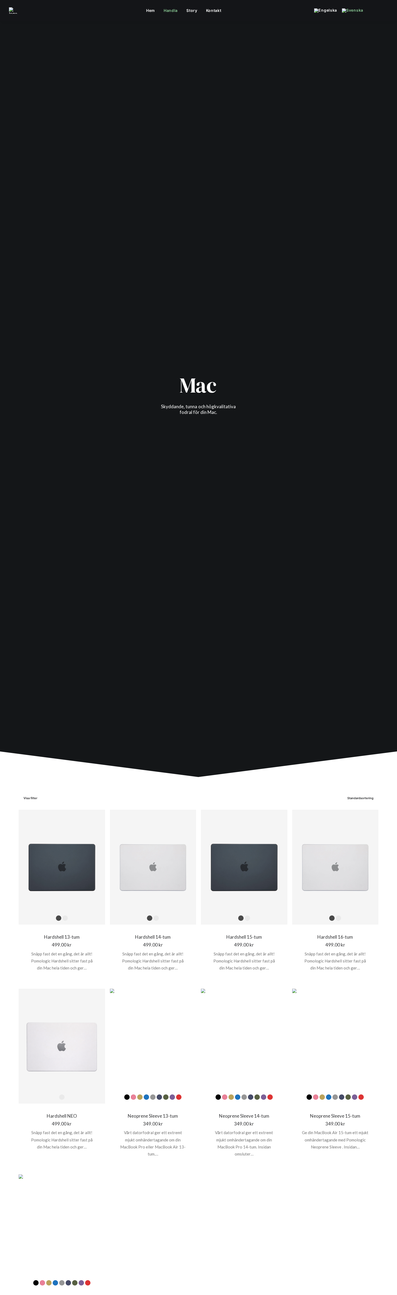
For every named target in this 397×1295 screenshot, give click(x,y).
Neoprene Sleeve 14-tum (244, 1116)
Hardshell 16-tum (335, 937)
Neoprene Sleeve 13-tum (153, 1116)
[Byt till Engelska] (327, 10)
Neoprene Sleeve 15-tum (335, 1116)
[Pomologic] (13, 10)
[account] (376, 10)
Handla (171, 10)
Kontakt (213, 10)
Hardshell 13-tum (62, 937)
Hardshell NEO (62, 1116)
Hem (150, 10)
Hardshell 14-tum (153, 937)
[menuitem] (150, 10)
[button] (368, 10)
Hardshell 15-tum (244, 937)
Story (191, 10)
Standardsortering (360, 798)
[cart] (384, 10)
